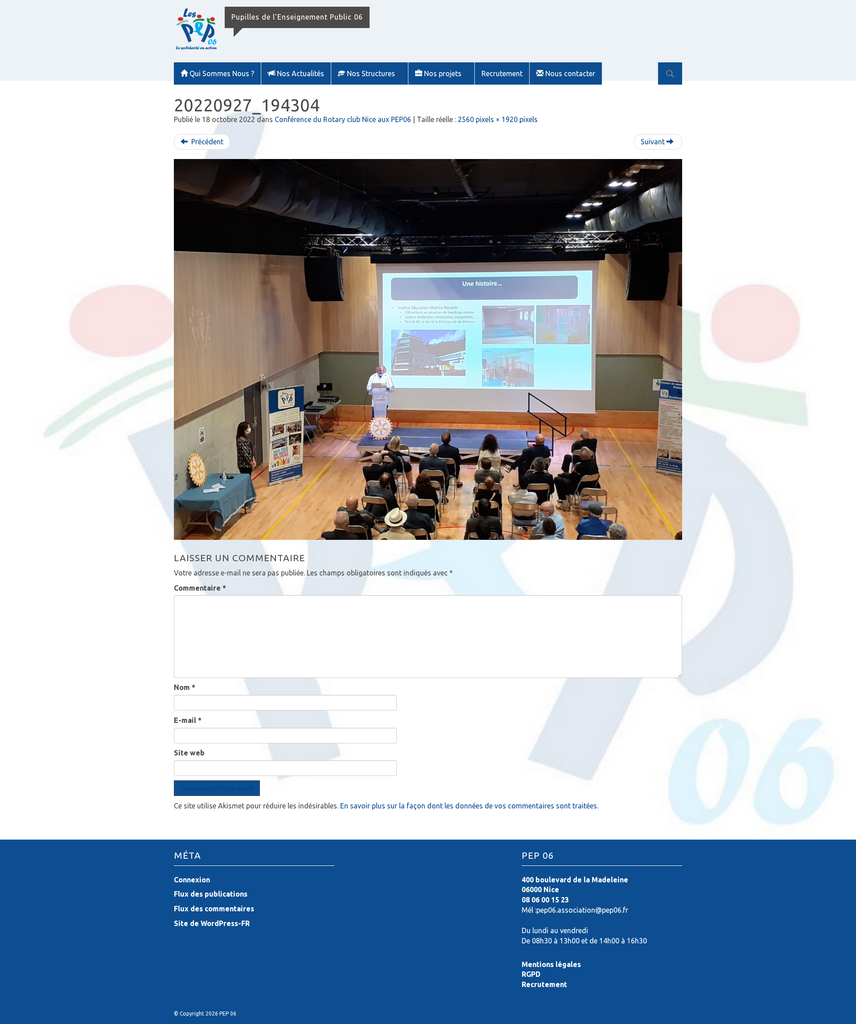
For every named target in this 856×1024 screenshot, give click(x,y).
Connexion (192, 880)
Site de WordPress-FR (212, 923)
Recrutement (502, 73)
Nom (184, 687)
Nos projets (443, 73)
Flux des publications (210, 894)
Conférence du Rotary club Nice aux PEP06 (343, 119)
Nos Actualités (300, 73)
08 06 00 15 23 (545, 900)
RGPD (531, 974)
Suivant (654, 142)
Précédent (206, 142)
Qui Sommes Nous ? (221, 73)
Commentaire (200, 588)
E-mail (188, 720)
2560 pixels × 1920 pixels (498, 119)
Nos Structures (372, 73)
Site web (189, 753)
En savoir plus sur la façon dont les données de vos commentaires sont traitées (468, 806)
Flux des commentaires (214, 909)
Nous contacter (570, 73)
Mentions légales (551, 964)
